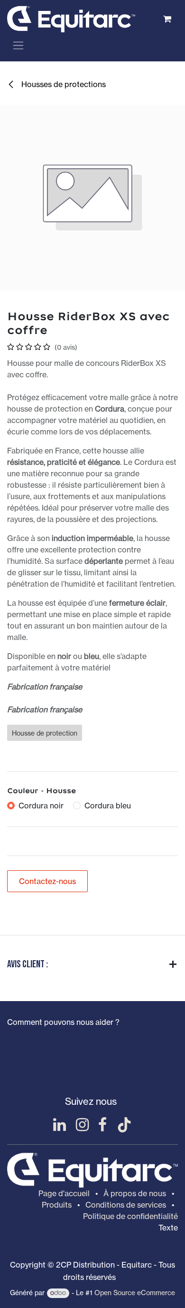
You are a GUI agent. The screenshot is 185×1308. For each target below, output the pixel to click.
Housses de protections (62, 84)
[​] (59, 1125)
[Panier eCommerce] (167, 19)
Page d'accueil (64, 1193)
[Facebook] (102, 1125)
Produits (57, 1205)
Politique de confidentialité (130, 1216)
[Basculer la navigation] (18, 45)
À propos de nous (134, 1193)
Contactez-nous (47, 881)
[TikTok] (124, 1125)
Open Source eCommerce (134, 1292)
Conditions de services (125, 1205)
